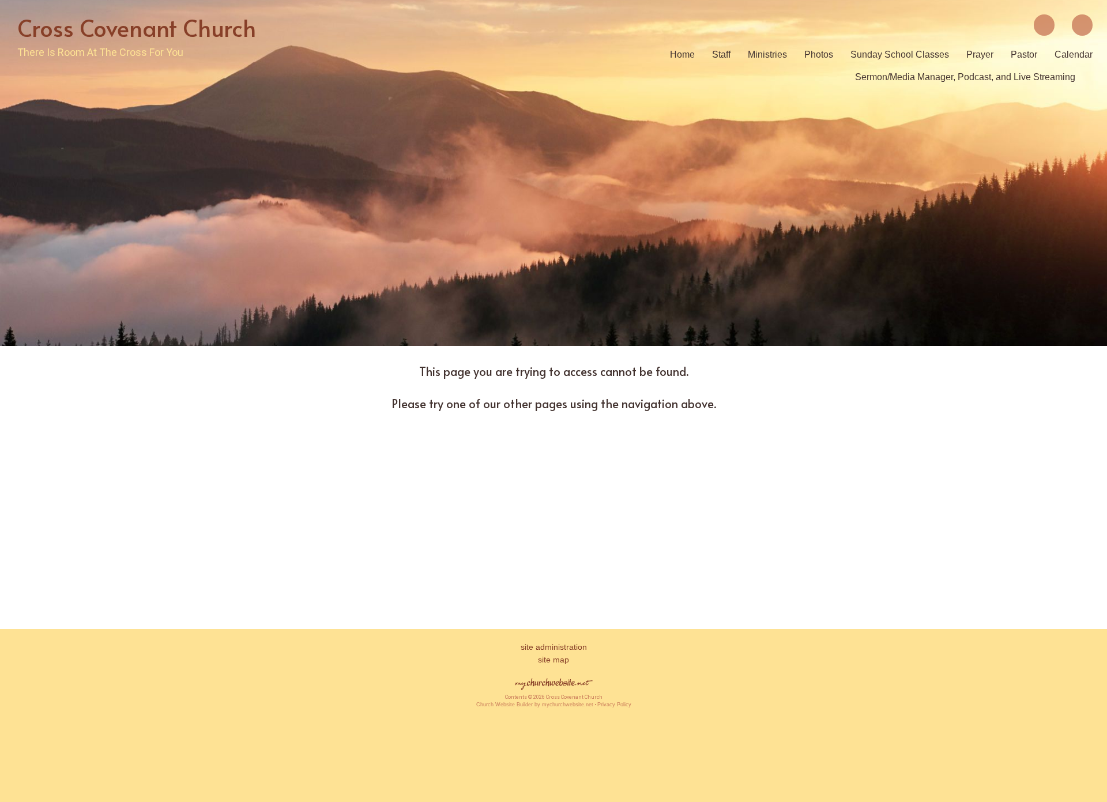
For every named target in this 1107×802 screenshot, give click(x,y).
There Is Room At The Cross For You (100, 52)
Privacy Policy (614, 704)
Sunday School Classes (899, 54)
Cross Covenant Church (136, 27)
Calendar (1074, 54)
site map (553, 659)
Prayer (979, 54)
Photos (818, 54)
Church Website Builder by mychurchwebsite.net (534, 704)
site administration (554, 647)
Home (682, 54)
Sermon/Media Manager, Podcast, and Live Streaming (965, 77)
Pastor (1024, 54)
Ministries (767, 54)
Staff (721, 54)
